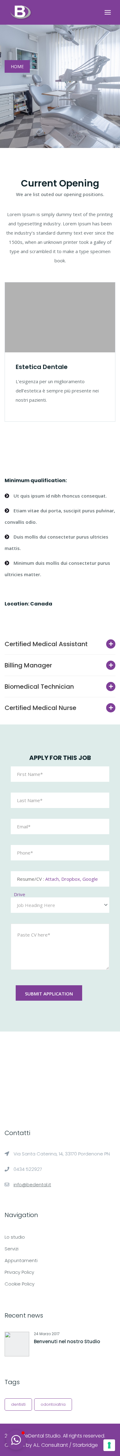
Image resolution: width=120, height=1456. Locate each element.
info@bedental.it (32, 1184)
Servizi (11, 1248)
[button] (16, 1440)
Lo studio (15, 1237)
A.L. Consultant (50, 1445)
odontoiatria (53, 1404)
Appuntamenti (21, 1260)
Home (17, 66)
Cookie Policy (19, 1284)
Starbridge (85, 1445)
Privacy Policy (19, 1272)
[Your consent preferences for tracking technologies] (109, 1445)
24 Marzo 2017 (47, 1333)
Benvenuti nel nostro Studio (67, 1341)
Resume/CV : (56, 881)
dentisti (18, 1404)
